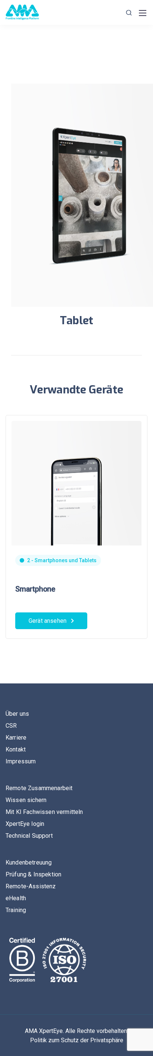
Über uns (17, 713)
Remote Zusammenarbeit (39, 788)
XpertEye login (25, 823)
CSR (11, 725)
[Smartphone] (76, 513)
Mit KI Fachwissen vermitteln (44, 811)
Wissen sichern (26, 800)
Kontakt (16, 749)
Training (16, 910)
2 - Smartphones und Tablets (62, 560)
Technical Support (29, 835)
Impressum (21, 761)
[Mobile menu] (142, 13)
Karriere (16, 737)
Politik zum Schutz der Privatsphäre (76, 1040)
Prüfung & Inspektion (33, 874)
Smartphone (35, 589)
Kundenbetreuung (29, 862)
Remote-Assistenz (31, 886)
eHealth (16, 898)
